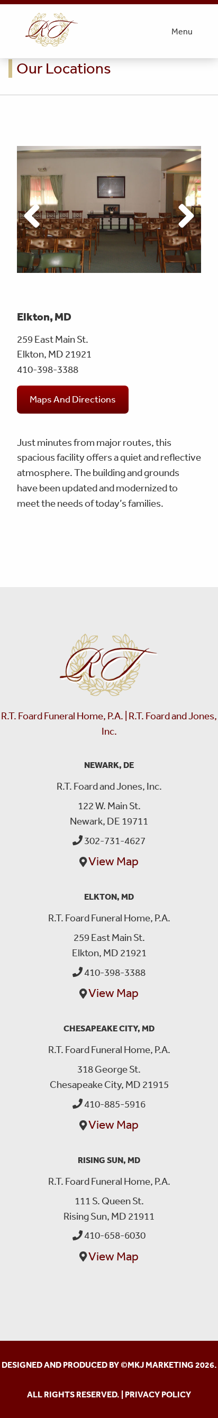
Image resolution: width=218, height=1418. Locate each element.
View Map (113, 861)
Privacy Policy (158, 1394)
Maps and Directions (73, 399)
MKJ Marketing (161, 1364)
